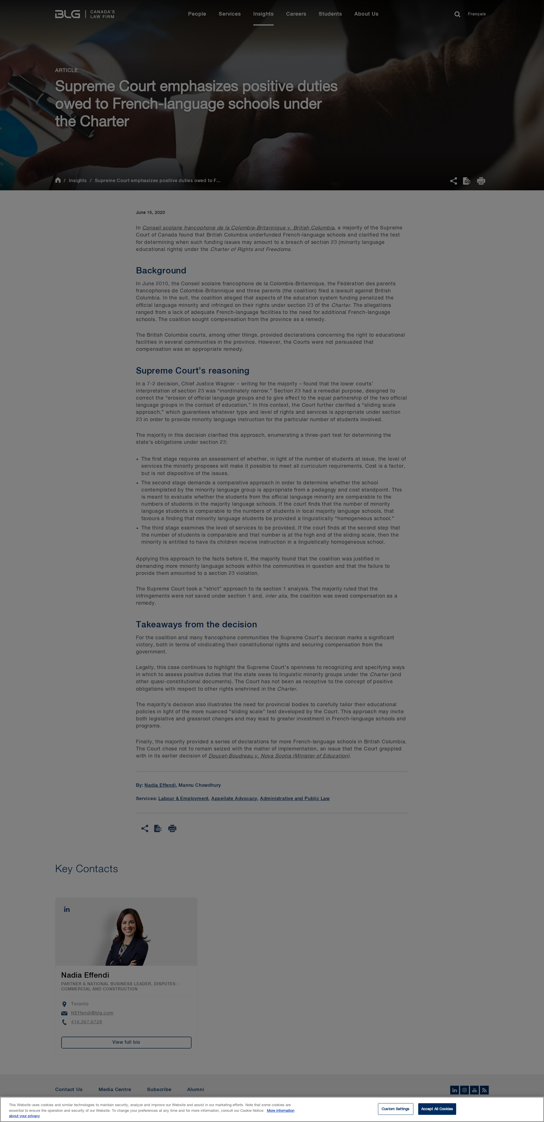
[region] (272, 1109)
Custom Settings (395, 1109)
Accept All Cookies (437, 1109)
